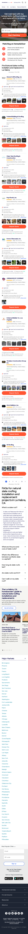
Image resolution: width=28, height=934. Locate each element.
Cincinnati (5, 775)
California (9, 919)
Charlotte (5, 764)
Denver (4, 694)
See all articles (8, 608)
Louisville (5, 724)
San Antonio (6, 820)
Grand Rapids (6, 738)
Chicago (4, 719)
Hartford (4, 696)
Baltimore (5, 730)
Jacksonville (5, 705)
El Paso (4, 811)
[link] (14, 80)
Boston (4, 733)
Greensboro (6, 766)
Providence (5, 797)
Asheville (5, 761)
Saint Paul (5, 744)
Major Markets (8, 658)
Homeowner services (9, 890)
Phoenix (4, 666)
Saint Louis (5, 750)
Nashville (4, 803)
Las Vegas (5, 752)
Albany (4, 755)
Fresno (4, 671)
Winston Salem (6, 772)
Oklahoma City (6, 783)
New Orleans (6, 727)
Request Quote (14, 106)
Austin (4, 806)
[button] (4, 100)
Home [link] (3, 7)
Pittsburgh (5, 794)
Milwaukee (5, 839)
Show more (23, 96)
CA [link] (8, 7)
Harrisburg (5, 789)
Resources (5, 900)
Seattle (4, 834)
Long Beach (5, 674)
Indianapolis (5, 722)
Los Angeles (6, 677)
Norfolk (4, 825)
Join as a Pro (17, 2)
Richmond (5, 828)
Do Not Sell (15, 919)
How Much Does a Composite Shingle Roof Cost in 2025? (11, 629)
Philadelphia (6, 792)
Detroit (4, 736)
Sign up (14, 864)
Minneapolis (5, 741)
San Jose (4, 691)
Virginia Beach (6, 831)
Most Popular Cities (8, 846)
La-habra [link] (13, 7)
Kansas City (5, 747)
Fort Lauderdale (7, 702)
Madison (4, 836)
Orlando (4, 710)
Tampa (4, 713)
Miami (4, 708)
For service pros (7, 895)
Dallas (4, 808)
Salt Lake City (6, 822)
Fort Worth (5, 814)
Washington (5, 699)
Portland (4, 786)
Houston (4, 817)
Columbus (5, 780)
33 (21, 481)
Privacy (5, 919)
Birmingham (6, 663)
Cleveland (5, 778)
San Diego (5, 685)
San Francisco (6, 688)
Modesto (5, 680)
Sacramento (6, 682)
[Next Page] (25, 481)
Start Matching (14, 35)
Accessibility (22, 919)
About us (5, 905)
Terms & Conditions (14, 923)
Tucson (4, 668)
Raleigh (4, 769)
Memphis (5, 800)
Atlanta (4, 716)
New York (5, 758)
